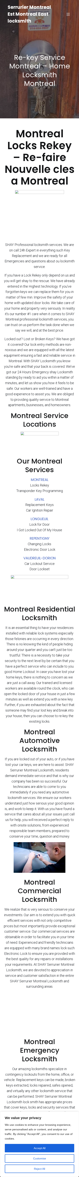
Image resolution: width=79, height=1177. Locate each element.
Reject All (39, 1168)
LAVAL (39, 499)
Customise (39, 1158)
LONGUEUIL (39, 519)
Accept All (39, 1148)
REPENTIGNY (39, 538)
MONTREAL (39, 479)
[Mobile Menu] (68, 14)
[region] (39, 1144)
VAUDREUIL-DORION (39, 558)
